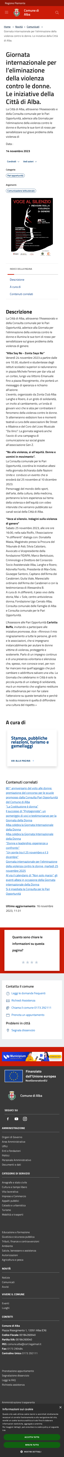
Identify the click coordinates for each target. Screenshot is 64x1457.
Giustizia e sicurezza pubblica (18, 1237)
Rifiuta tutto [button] (32, 1444)
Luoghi (6, 1308)
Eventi (5, 1303)
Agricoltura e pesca (12, 1260)
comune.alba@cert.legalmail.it (24, 1344)
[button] (32, 1451)
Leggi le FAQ (9, 1380)
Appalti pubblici (10, 1201)
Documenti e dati (11, 1165)
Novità (19, 27)
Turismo (6, 1210)
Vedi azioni (28, 161)
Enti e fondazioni (11, 1151)
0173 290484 (15, 1349)
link (4, 1430)
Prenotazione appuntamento (18, 1371)
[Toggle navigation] (7, 12)
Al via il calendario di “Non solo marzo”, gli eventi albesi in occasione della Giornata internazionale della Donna (31, 880)
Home (7, 27)
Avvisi (5, 1287)
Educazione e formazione (16, 1232)
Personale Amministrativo (16, 1160)
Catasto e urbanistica (14, 1205)
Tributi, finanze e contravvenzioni (20, 1241)
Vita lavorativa (10, 1192)
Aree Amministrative (13, 1142)
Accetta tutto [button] (32, 1437)
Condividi (12, 161)
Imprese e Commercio (14, 1196)
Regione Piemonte (15, 3)
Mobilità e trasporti (12, 1214)
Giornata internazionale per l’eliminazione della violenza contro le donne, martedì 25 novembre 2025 (32, 866)
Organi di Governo (12, 1137)
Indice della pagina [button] (21, 269)
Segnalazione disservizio (15, 1375)
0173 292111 (30, 1353)
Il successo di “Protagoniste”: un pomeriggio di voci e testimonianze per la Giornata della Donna (31, 815)
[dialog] (32, 1430)
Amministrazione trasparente (18, 1402)
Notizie (6, 1278)
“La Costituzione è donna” (22, 806)
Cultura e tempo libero (14, 1187)
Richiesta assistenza (13, 1385)
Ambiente (7, 1246)
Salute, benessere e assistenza (19, 1250)
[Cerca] (57, 13)
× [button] (60, 1407)
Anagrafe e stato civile (14, 1182)
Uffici (5, 1146)
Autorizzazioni (10, 1255)
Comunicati (33, 27)
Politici (6, 1155)
